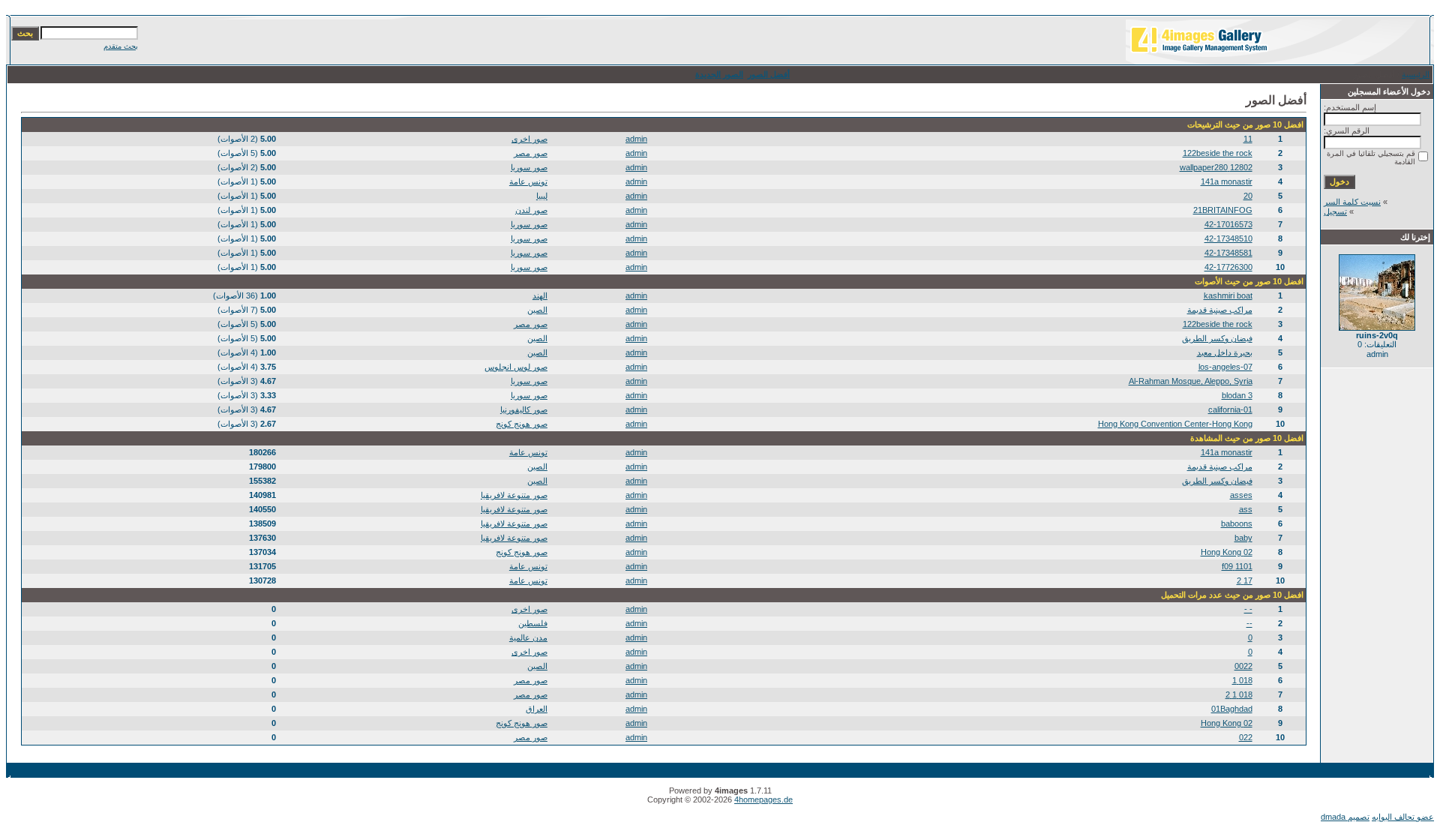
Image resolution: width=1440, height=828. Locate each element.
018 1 (1242, 680)
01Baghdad (1231, 708)
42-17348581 (1228, 252)
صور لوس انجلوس (516, 366)
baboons (1236, 523)
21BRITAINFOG (1222, 210)
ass (1245, 509)
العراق (537, 708)
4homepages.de (763, 799)
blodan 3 (1237, 395)
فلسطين (533, 623)
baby (1243, 537)
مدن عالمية (528, 637)
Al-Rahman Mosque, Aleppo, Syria (1190, 381)
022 (1245, 737)
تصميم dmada (1345, 816)
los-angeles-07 (1225, 366)
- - (1248, 609)
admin (636, 138)
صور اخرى (530, 138)
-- (1249, 623)
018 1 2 (1239, 694)
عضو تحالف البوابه (1403, 816)
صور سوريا (529, 167)
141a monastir (1226, 181)
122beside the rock (1217, 153)
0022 (1243, 666)
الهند (540, 295)
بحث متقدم (121, 46)
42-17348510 (1228, 238)
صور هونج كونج (522, 423)
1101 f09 (1237, 566)
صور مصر (531, 153)
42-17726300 (1228, 267)
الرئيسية (1416, 74)
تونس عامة (528, 181)
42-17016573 (1228, 224)
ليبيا (542, 195)
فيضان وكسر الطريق (1217, 338)
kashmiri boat (1228, 295)
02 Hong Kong (1226, 552)
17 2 (1244, 580)
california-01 (1230, 409)
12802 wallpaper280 (1216, 167)
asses (1241, 495)
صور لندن (531, 210)
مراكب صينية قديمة (1219, 309)
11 (1248, 138)
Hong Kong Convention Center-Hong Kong (1175, 423)
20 (1248, 195)
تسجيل (1335, 211)
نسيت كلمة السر (1352, 201)
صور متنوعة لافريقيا (514, 495)
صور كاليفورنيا (524, 409)
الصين (537, 309)
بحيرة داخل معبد (1224, 352)
